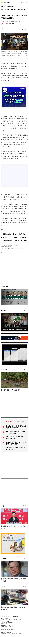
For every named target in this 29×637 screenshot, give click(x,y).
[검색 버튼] (24, 3)
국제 (25, 9)
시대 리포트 (4, 287)
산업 (15, 9)
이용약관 (3, 616)
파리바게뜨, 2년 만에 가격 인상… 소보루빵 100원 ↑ (14, 234)
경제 (12, 9)
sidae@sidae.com (17, 248)
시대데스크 (4, 587)
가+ (26, 29)
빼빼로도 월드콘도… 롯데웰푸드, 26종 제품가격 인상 (14, 237)
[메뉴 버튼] (26, 2)
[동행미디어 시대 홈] (6, 2)
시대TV (3, 310)
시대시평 (4, 558)
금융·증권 (20, 9)
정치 (8, 9)
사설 (2, 506)
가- (20, 29)
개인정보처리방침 (15, 616)
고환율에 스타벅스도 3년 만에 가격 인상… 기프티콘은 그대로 (14, 240)
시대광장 (4, 370)
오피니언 (3, 9)
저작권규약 (8, 616)
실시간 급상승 (20, 421)
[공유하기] (21, 2)
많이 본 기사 (8, 421)
